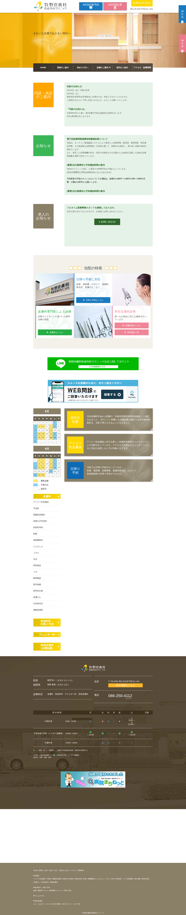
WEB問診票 (115, 4)
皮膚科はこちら (56, 332)
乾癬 (35, 534)
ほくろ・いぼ (71, 904)
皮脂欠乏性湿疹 (40, 521)
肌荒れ (59, 904)
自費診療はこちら (133, 325)
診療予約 (182, 14)
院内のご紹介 (122, 67)
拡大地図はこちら (125, 685)
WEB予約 (91, 4)
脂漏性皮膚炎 (39, 515)
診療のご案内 (102, 67)
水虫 (35, 559)
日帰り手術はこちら (94, 300)
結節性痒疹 (38, 527)
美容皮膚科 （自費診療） (47, 647)
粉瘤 (34, 890)
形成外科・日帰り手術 (42, 887)
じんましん (38, 546)
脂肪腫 (40, 890)
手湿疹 (36, 508)
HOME (43, 67)
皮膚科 (47, 496)
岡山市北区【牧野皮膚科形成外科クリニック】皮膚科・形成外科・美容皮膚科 (49, 6)
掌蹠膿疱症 (38, 540)
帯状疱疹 (37, 565)
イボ (35, 572)
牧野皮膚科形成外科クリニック (93, 668)
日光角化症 (38, 603)
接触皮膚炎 (38, 610)
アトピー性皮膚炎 (41, 502)
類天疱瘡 (37, 584)
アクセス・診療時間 (142, 67)
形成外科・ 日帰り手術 (46, 623)
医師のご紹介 (63, 67)
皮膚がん (37, 597)
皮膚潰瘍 (52, 890)
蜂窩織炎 (37, 578)
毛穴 (64, 904)
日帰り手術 (67, 890)
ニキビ (36, 553)
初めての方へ (83, 67)
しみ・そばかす (38, 904)
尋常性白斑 (38, 591)
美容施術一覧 (133, 332)
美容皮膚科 (38, 901)
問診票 (182, 43)
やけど (45, 890)
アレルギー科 (47, 634)
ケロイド (60, 890)
